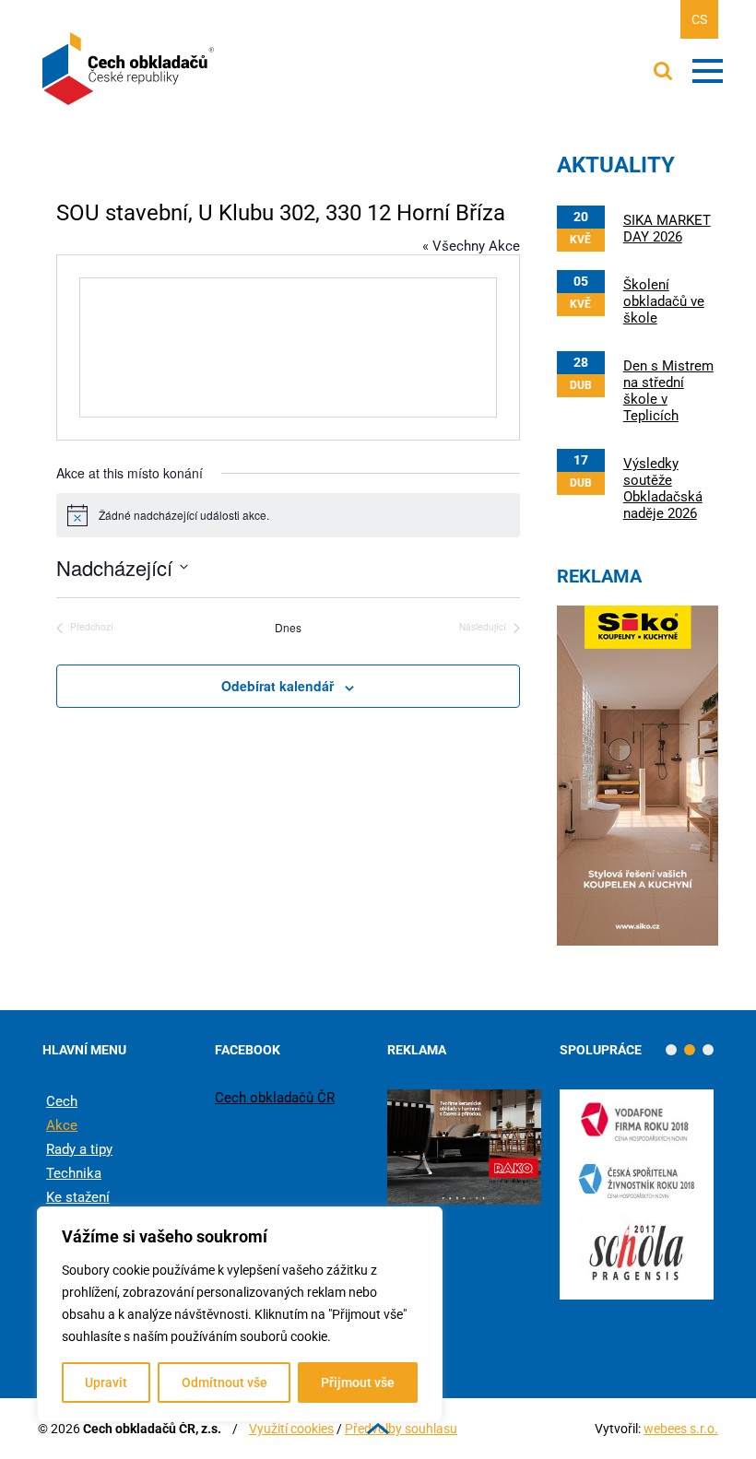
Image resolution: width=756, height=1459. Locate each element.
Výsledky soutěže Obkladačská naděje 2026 (663, 488)
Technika (73, 1173)
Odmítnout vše (224, 1382)
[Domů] (130, 69)
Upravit (106, 1382)
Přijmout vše (358, 1382)
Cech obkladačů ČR (275, 1097)
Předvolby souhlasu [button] (401, 1428)
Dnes (288, 627)
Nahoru (378, 1428)
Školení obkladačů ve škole (663, 301)
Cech (61, 1101)
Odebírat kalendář (277, 686)
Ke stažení (78, 1197)
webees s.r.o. (681, 1428)
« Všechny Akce (471, 246)
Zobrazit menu (707, 71)
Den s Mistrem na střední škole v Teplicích (668, 391)
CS (699, 19)
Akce (61, 1125)
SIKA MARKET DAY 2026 (667, 228)
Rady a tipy (79, 1149)
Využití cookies (291, 1428)
